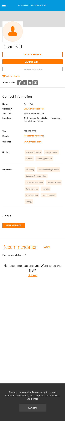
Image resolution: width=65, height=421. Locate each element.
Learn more (32, 398)
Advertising (30, 169)
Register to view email (34, 135)
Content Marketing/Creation (48, 169)
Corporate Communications (36, 176)
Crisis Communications (34, 182)
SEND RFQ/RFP (32, 61)
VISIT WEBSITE (13, 225)
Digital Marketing (32, 188)
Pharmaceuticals (51, 152)
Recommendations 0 (32, 69)
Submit (47, 246)
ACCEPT (32, 407)
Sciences (29, 158)
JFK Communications (34, 108)
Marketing (46, 188)
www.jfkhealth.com (32, 141)
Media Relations (32, 195)
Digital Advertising (54, 182)
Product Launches (48, 195)
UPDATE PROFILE (32, 54)
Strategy (29, 201)
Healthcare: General (33, 152)
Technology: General (44, 158)
